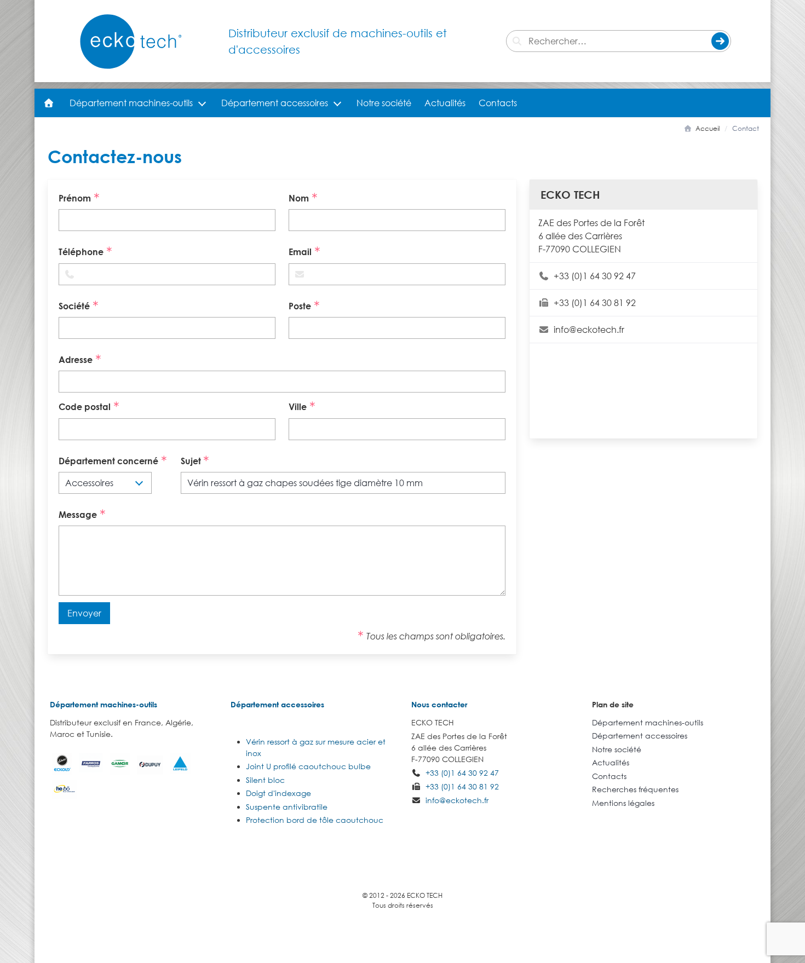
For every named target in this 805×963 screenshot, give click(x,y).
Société (75, 306)
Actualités (444, 102)
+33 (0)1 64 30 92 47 (595, 275)
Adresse (77, 359)
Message (79, 514)
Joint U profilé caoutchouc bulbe (308, 766)
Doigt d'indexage (278, 793)
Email (301, 252)
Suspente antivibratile (286, 806)
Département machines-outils (131, 102)
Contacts (498, 102)
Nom (300, 198)
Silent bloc (265, 780)
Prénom (76, 198)
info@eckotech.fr (589, 329)
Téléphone (82, 252)
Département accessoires (274, 102)
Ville (299, 407)
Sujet (192, 460)
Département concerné (109, 460)
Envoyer (84, 613)
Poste (301, 306)
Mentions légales (623, 803)
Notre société (384, 102)
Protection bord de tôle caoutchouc (314, 819)
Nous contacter (439, 704)
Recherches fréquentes (635, 789)
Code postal (86, 407)
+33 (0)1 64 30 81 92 (595, 302)
